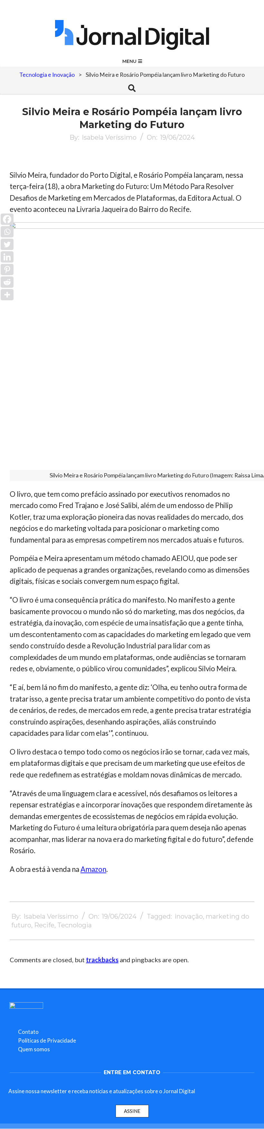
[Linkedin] (7, 257)
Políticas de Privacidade (47, 1040)
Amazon (93, 869)
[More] (7, 294)
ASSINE (132, 1111)
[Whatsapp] (7, 231)
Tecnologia (74, 925)
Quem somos (34, 1049)
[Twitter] (7, 244)
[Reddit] (7, 282)
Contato (28, 1031)
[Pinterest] (7, 269)
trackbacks (102, 960)
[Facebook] (7, 219)
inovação (188, 916)
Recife (44, 925)
